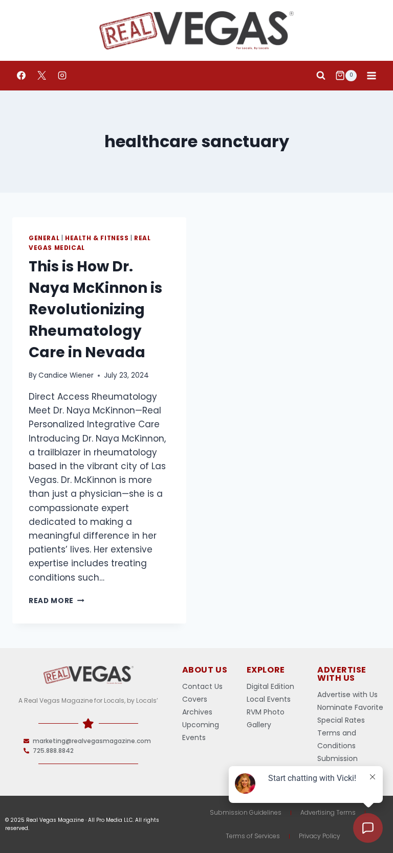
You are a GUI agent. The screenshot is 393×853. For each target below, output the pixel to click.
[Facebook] (21, 75)
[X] (41, 75)
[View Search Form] (321, 75)
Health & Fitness (97, 238)
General (44, 238)
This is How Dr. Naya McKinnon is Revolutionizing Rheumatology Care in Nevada (95, 309)
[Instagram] (62, 75)
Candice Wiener (66, 375)
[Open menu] (371, 75)
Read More (56, 601)
